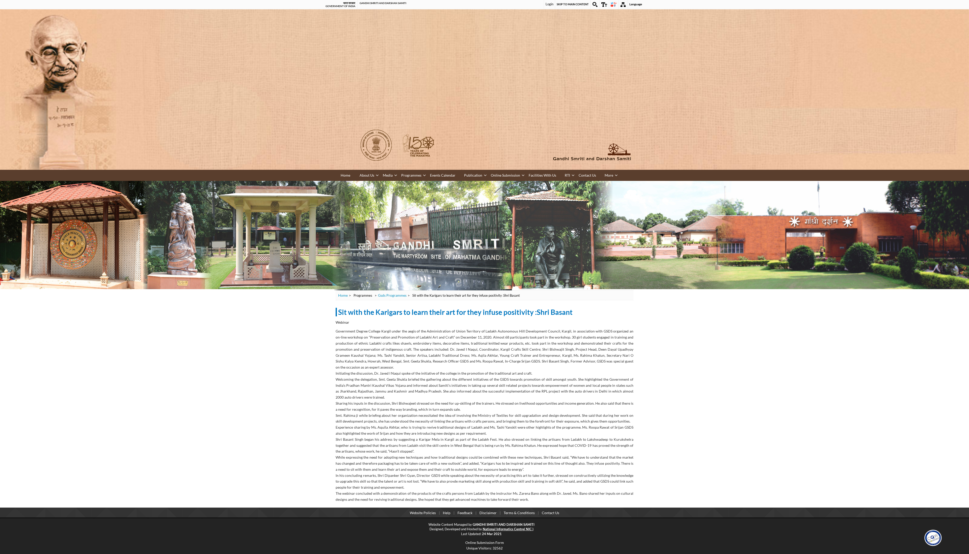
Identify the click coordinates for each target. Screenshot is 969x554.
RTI (527, 175)
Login (549, 4)
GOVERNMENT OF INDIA (340, 6)
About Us (363, 175)
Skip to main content (573, 4)
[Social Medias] (613, 4)
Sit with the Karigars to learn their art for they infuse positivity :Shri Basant (455, 311)
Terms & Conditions (519, 512)
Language (635, 4)
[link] (933, 537)
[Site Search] (595, 4)
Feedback (464, 512)
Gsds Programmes (392, 295)
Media (380, 175)
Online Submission (476, 175)
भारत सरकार (349, 3)
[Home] (557, 151)
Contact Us (543, 175)
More (560, 175)
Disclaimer (488, 512)
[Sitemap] (623, 4)
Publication (450, 175)
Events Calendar (425, 175)
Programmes (399, 175)
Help (446, 512)
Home (345, 175)
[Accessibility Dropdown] (604, 4)
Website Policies (423, 512)
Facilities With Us (507, 175)
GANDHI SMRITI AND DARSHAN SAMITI (383, 3)
